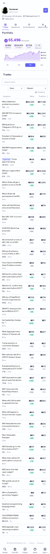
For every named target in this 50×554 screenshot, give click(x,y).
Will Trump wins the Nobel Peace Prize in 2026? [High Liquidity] (11, 390)
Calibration (9, 19)
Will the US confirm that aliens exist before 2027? (12, 275)
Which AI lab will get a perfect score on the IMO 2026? (12, 183)
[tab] (5, 26)
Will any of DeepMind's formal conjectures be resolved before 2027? (11, 298)
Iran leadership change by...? (11, 321)
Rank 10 (33, 16)
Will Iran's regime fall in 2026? (11, 172)
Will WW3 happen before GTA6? (12, 149)
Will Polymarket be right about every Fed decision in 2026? (12, 379)
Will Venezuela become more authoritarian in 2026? (11, 424)
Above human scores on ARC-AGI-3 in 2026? (12, 241)
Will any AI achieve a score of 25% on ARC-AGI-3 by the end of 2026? (11, 252)
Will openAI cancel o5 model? (10, 482)
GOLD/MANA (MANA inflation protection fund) (10, 516)
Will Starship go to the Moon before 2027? (11, 447)
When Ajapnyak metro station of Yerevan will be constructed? (12, 333)
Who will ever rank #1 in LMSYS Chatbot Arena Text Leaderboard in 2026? (11, 356)
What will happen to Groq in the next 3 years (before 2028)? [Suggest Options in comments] (12, 413)
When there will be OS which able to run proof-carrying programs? (12, 459)
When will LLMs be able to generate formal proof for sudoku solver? (12, 401)
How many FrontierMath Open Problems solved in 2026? (12, 264)
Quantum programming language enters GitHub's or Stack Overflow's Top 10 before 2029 (12, 505)
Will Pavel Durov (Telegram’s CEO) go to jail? (11, 126)
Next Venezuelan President (9, 436)
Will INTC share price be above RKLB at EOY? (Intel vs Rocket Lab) (11, 310)
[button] (28, 96)
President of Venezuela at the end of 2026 (12, 137)
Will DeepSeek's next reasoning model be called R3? (10, 528)
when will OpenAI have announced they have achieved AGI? (11, 206)
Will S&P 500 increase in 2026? (11, 114)
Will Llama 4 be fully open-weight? (10, 470)
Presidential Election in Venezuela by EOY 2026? (12, 367)
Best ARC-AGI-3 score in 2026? (12, 218)
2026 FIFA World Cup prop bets (10, 229)
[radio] (8, 65)
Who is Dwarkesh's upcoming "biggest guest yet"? (10, 493)
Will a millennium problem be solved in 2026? (10, 103)
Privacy (40, 543)
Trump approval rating (9, 160)
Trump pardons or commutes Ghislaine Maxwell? (10, 344)
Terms (31, 543)
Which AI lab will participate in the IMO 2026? (11, 195)
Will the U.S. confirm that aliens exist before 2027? (12, 287)
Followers (17, 16)
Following (6, 16)
